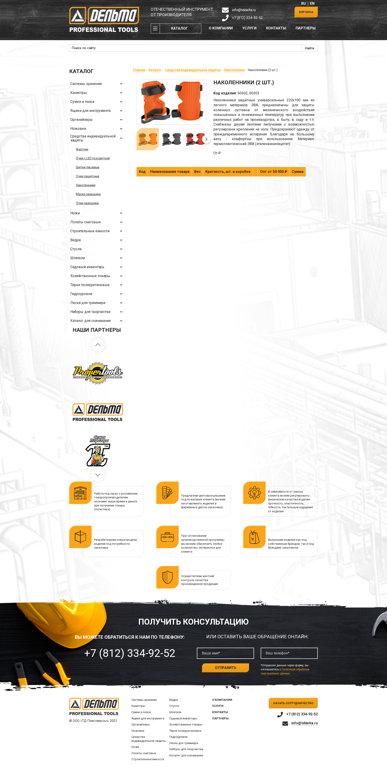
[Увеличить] (171, 102)
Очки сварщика (87, 203)
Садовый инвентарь (87, 267)
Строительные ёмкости (90, 231)
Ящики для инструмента (90, 111)
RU (303, 3)
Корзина (306, 12)
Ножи (75, 213)
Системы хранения (86, 84)
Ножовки (78, 128)
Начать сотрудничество (293, 703)
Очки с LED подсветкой (93, 158)
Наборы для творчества (90, 312)
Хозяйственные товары (90, 276)
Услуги (249, 28)
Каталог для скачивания (90, 321)
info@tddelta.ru (244, 10)
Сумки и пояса (82, 102)
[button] (98, 345)
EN (312, 3)
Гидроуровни (81, 294)
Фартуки (82, 149)
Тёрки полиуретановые (90, 285)
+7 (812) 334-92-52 (247, 18)
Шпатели (77, 258)
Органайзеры (81, 119)
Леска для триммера (87, 303)
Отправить (225, 668)
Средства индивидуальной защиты (93, 138)
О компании (221, 28)
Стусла (76, 249)
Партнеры (306, 28)
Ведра (75, 240)
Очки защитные (87, 176)
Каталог (179, 28)
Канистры (78, 93)
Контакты (276, 28)
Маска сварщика (88, 194)
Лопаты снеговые (85, 222)
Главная (139, 70)
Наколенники (85, 185)
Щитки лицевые (87, 167)
